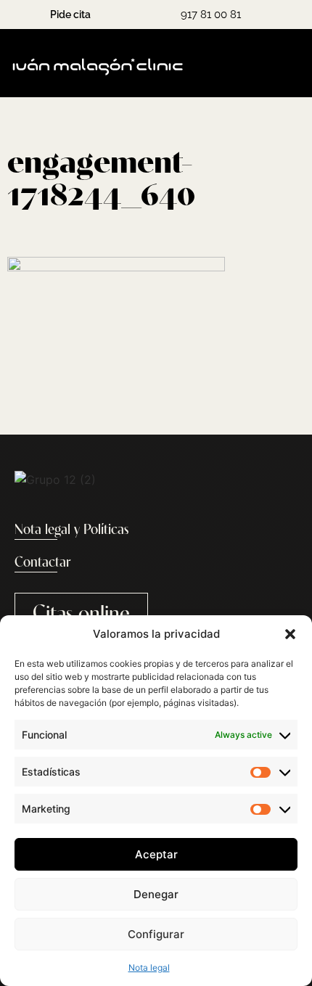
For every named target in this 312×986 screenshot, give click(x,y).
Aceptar (156, 854)
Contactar (42, 563)
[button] (290, 634)
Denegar (156, 894)
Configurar (156, 934)
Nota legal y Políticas (72, 530)
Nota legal (149, 967)
